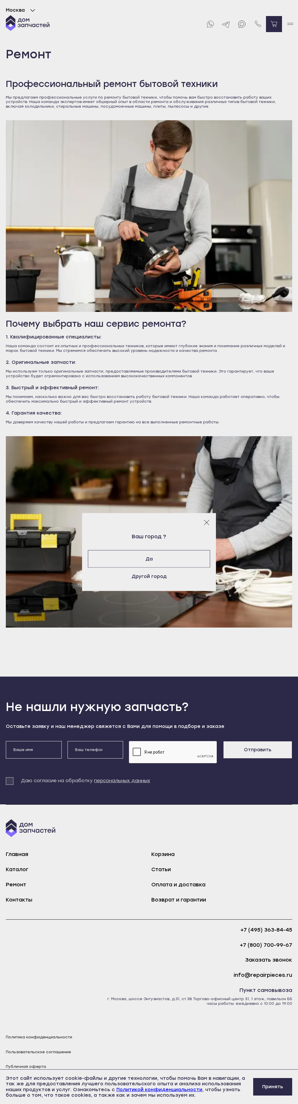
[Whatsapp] (210, 24)
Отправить (258, 749)
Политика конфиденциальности (39, 1037)
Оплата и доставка (178, 884)
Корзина (163, 854)
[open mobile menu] (290, 24)
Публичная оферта (26, 1066)
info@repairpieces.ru (263, 975)
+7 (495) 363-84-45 (266, 930)
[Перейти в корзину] (274, 24)
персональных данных (122, 780)
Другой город (149, 576)
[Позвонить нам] (258, 24)
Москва (15, 10)
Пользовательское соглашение (38, 1052)
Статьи (161, 869)
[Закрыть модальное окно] (206, 522)
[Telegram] (226, 24)
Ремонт (16, 884)
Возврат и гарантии (178, 900)
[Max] (242, 24)
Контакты (19, 900)
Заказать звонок (268, 960)
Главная (17, 854)
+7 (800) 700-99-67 (266, 945)
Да (149, 559)
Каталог (17, 869)
